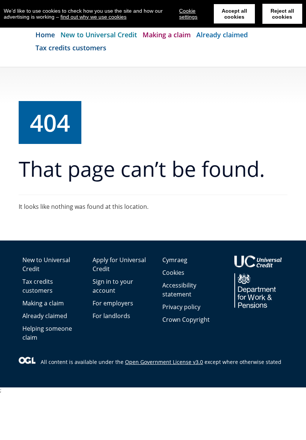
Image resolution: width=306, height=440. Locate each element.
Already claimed (222, 34)
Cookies (173, 272)
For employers (113, 303)
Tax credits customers (70, 47)
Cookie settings (188, 14)
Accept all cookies (234, 14)
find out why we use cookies (93, 17)
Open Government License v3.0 (164, 361)
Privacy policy (181, 307)
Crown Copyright (186, 319)
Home (45, 34)
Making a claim (167, 34)
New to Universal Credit (98, 34)
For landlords (111, 316)
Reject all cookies (282, 14)
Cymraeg (174, 260)
